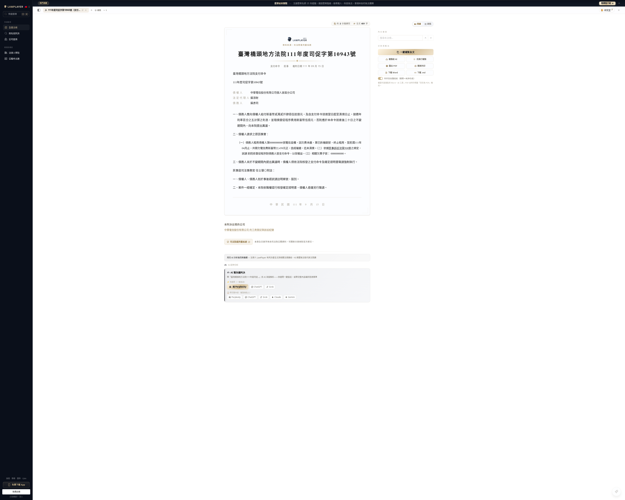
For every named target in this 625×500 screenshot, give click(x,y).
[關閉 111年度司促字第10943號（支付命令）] (85, 10)
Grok (271, 286)
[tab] (418, 24)
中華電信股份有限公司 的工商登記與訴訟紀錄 (249, 229)
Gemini (291, 297)
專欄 (13, 478)
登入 (21, 496)
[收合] (39, 10)
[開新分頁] (91, 10)
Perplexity (236, 297)
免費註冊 (16, 491)
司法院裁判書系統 (238, 241)
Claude (278, 297)
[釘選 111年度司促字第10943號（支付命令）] (82, 10)
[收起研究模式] (619, 10)
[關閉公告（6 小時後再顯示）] (619, 3)
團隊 (19, 478)
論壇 (8, 478)
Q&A (24, 478)
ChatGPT (258, 286)
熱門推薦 (43, 3)
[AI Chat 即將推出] (616, 491)
